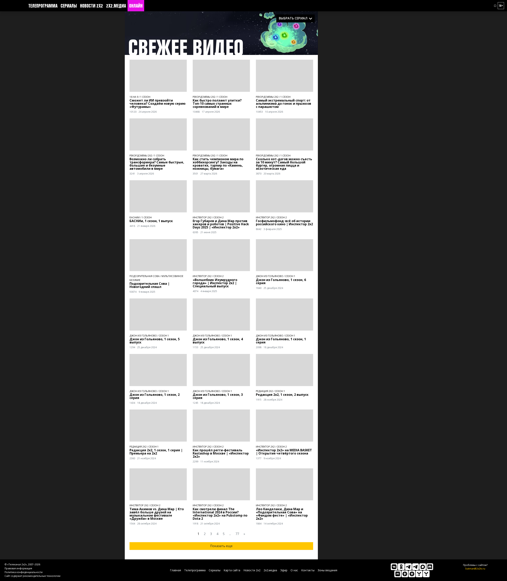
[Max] (422, 566)
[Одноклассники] (401, 566)
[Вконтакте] (394, 566)
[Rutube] (397, 573)
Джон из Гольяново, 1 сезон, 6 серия (281, 281)
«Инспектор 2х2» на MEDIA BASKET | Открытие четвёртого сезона (284, 452)
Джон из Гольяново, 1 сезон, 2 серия (155, 396)
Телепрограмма (42, 6)
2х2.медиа (116, 6)
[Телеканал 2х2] (408, 566)
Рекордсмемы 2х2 (204, 97)
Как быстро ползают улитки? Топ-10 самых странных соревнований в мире (217, 103)
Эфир (283, 570)
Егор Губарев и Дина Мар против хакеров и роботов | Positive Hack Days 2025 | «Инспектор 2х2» (221, 224)
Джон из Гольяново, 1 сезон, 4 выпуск (218, 340)
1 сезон (145, 97)
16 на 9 (134, 97)
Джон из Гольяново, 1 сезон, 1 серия (281, 340)
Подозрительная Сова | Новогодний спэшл (150, 285)
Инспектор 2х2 (202, 217)
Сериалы (69, 6)
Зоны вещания (327, 570)
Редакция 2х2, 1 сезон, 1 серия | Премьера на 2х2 (156, 452)
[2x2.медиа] (415, 566)
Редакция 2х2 (264, 391)
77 (237, 534)
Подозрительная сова (145, 276)
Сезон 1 (290, 276)
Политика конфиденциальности (24, 572)
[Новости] (426, 573)
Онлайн (136, 6)
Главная (175, 570)
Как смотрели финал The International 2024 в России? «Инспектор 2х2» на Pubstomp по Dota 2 (220, 513)
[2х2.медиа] (412, 573)
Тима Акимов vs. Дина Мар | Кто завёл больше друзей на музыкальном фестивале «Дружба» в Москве (157, 513)
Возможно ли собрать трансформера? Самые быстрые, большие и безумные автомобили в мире (157, 163)
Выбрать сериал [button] (293, 18)
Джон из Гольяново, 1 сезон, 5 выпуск (155, 340)
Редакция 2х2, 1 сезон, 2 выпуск (282, 394)
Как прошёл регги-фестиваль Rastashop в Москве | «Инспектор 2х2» (221, 453)
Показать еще (221, 546)
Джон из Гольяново (269, 276)
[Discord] (429, 566)
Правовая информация (18, 568)
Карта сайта (232, 570)
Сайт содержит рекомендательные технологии (32, 576)
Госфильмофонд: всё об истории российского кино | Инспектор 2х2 (284, 222)
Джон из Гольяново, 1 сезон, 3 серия (218, 396)
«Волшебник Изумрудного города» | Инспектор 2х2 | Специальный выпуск (215, 283)
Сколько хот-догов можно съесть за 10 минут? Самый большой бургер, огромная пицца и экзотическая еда (284, 163)
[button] (495, 6)
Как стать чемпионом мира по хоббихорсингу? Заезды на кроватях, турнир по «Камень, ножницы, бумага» (218, 163)
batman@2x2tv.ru (475, 568)
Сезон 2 (218, 217)
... (230, 534)
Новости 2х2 (91, 6)
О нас (294, 570)
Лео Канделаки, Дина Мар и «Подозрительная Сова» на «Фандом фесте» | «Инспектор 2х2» (282, 513)
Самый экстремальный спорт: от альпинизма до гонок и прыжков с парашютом (283, 103)
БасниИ (135, 217)
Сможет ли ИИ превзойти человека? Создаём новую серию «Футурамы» (158, 103)
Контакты (307, 570)
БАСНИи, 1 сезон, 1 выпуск (151, 220)
